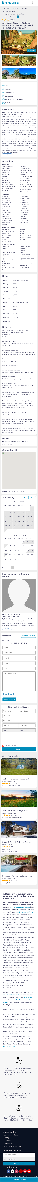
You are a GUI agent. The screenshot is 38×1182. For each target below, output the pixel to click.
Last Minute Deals (10, 1135)
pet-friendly (28, 997)
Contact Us (8, 1143)
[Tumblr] (21, 1171)
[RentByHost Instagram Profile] (17, 1171)
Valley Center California (25, 912)
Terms (28, 1176)
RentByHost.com (18, 1176)
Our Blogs (7, 1140)
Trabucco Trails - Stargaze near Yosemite (20, 810)
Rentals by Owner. (9, 1046)
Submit (19, 749)
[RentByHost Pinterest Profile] (25, 1171)
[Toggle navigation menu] (34, 2)
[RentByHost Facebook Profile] (8, 1171)
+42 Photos (31, 50)
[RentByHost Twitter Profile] (12, 1171)
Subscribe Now (19, 1163)
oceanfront (7, 995)
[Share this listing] (18, 16)
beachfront (15, 995)
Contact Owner (19, 1179)
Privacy (34, 1176)
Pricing (6, 1138)
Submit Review (9, 699)
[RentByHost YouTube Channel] (29, 1171)
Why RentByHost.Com (12, 1146)
